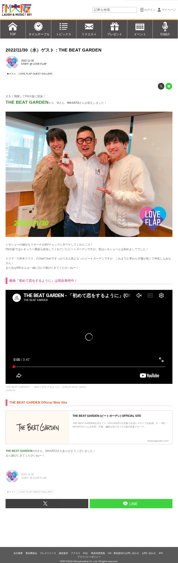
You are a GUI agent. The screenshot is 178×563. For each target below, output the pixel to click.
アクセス (75, 553)
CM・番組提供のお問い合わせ (123, 553)
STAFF (25, 63)
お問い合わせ (149, 553)
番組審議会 (31, 553)
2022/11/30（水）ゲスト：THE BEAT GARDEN (54, 50)
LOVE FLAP (40, 63)
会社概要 (18, 553)
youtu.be (10, 390)
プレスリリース (48, 553)
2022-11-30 (27, 60)
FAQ (85, 553)
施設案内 (63, 553)
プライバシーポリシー (89, 557)
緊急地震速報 (98, 553)
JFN (161, 553)
